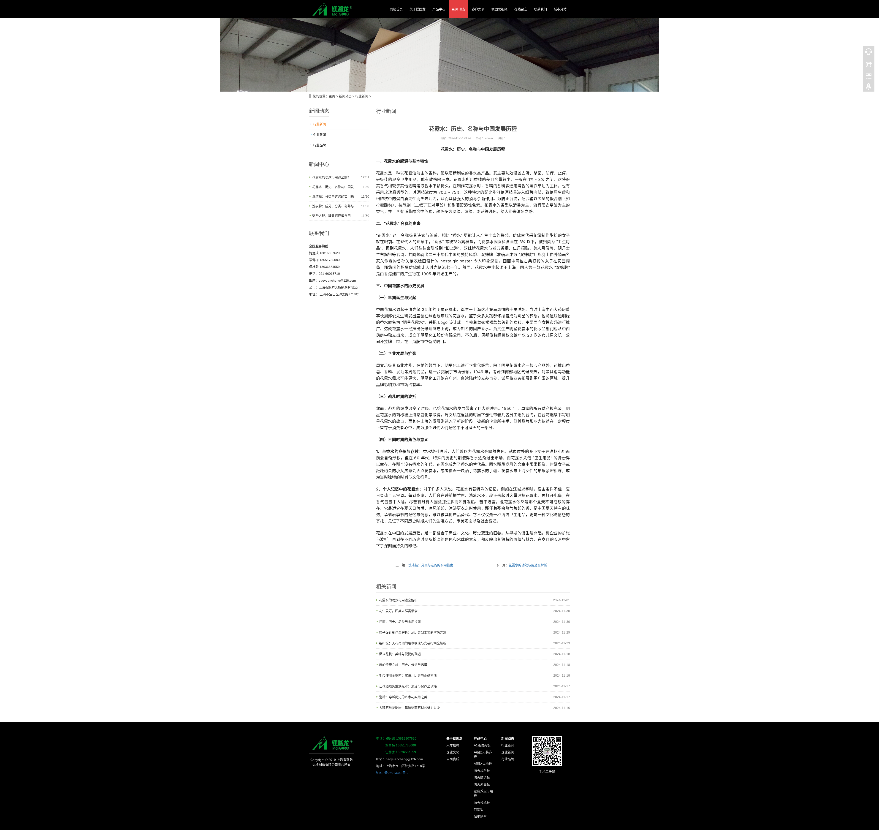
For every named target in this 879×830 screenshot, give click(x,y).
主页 (332, 96)
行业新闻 (361, 96)
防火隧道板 (482, 777)
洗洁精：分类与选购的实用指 (333, 196)
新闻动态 (458, 9)
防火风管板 (482, 770)
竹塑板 (478, 809)
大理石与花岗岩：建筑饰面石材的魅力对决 (409, 708)
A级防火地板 (483, 763)
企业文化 (452, 752)
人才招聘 (452, 745)
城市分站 (560, 9)
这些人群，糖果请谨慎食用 (331, 216)
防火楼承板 (482, 802)
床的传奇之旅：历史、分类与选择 (403, 665)
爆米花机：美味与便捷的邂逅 (400, 654)
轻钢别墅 (480, 816)
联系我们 (540, 9)
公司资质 (452, 759)
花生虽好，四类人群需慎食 (398, 611)
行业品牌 (319, 145)
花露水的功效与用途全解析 (528, 565)
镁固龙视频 (499, 9)
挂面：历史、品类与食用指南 (400, 621)
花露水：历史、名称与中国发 (333, 187)
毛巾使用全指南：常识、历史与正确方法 (408, 675)
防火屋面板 (482, 784)
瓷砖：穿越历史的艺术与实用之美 (403, 697)
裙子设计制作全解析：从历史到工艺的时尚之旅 (412, 632)
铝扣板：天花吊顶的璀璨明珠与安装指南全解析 (412, 643)
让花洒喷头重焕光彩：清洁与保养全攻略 (408, 686)
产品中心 (438, 9)
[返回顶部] (868, 87)
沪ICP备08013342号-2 (393, 773)
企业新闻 (319, 134)
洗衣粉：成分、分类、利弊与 (333, 206)
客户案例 (478, 9)
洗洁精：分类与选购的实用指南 (430, 565)
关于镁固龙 (418, 9)
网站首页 (396, 9)
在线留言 (520, 9)
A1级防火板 (482, 745)
